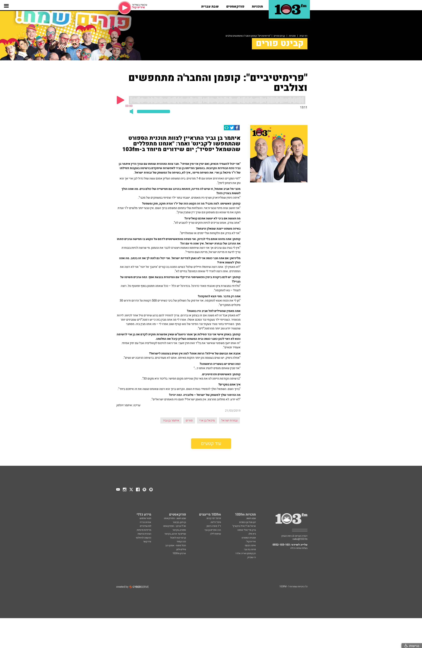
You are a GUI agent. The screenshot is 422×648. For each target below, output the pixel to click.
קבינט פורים (279, 36)
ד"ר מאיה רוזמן (214, 526)
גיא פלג (252, 534)
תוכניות (292, 36)
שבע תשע (251, 518)
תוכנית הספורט (249, 538)
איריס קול (251, 541)
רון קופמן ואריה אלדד (245, 553)
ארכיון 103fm (179, 553)
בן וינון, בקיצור (179, 522)
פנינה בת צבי (250, 549)
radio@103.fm (300, 539)
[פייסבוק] (237, 127)
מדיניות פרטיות (144, 530)
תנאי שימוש (145, 518)
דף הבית (303, 36)
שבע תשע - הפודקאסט (175, 518)
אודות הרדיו (145, 522)
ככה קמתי (181, 541)
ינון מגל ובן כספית (247, 522)
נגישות (413, 646)
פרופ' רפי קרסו (214, 518)
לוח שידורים (145, 526)
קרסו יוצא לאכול (178, 538)
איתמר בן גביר (171, 420)
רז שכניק (251, 557)
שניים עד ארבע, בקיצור (175, 534)
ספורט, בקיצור (179, 530)
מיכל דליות (216, 522)
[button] (257, 5)
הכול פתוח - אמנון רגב (175, 545)
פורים (189, 420)
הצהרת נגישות (144, 534)
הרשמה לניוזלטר (143, 538)
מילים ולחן (181, 549)
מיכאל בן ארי (207, 420)
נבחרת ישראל (229, 420)
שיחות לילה (215, 534)
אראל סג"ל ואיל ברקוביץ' (244, 526)
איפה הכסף (250, 545)
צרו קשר (147, 541)
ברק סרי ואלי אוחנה (246, 530)
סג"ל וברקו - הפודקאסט (174, 526)
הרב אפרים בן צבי (213, 530)
